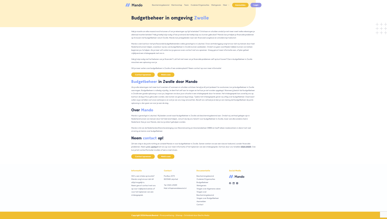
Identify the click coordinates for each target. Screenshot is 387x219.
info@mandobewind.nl (177, 188)
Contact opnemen (143, 75)
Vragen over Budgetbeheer (208, 198)
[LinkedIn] (234, 183)
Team (186, 5)
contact (154, 147)
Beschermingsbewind (160, 5)
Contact (200, 204)
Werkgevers (216, 5)
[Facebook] (230, 183)
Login (256, 5)
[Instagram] (237, 183)
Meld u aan (166, 75)
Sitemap (179, 215)
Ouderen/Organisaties (200, 5)
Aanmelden (240, 5)
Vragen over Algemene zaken (209, 189)
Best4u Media (203, 215)
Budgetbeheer (202, 182)
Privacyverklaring (167, 215)
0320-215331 (172, 185)
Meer (225, 5)
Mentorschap (176, 5)
